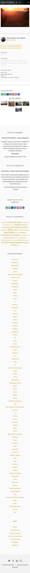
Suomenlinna (15, 476)
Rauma (15, 431)
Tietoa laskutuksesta (15, 533)
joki (10, 227)
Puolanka (15, 425)
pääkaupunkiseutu (5, 240)
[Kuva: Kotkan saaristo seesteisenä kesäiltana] (18, 104)
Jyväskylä (15, 313)
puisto (16, 237)
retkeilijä (4, 63)
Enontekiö (15, 268)
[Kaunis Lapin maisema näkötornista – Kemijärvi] (4, 115)
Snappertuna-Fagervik (15, 473)
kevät (18, 230)
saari (21, 240)
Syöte (15, 479)
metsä (16, 235)
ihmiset (12, 225)
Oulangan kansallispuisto (15, 401)
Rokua (15, 440)
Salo (15, 461)
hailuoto (23, 222)
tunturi (19, 63)
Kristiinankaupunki (15, 347)
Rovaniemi (15, 443)
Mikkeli (15, 386)
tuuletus (25, 63)
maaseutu (17, 232)
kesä (10, 229)
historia (4, 225)
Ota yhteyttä (15, 542)
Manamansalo (15, 380)
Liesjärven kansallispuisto (15, 368)
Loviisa (15, 377)
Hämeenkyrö (15, 283)
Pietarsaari (15, 410)
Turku (15, 494)
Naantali (15, 395)
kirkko (21, 230)
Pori (15, 413)
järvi (13, 227)
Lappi (15, 362)
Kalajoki (15, 319)
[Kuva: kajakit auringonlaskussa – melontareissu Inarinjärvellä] (18, 115)
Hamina (15, 289)
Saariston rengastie (15, 455)
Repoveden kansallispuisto (15, 434)
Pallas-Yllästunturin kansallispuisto (15, 407)
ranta (11, 240)
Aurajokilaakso (15, 265)
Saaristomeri (15, 452)
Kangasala (15, 322)
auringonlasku (12, 222)
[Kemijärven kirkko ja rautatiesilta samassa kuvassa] (11, 115)
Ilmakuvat (15, 304)
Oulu (24, 235)
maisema (23, 233)
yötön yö (3, 65)
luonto (20, 60)
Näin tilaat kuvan (15, 530)
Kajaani (15, 317)
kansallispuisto (4, 230)
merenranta (5, 235)
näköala (20, 235)
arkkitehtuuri (4, 222)
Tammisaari (15, 482)
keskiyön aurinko (8, 60)
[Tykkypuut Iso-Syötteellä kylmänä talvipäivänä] (18, 109)
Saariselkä (15, 449)
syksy (26, 243)
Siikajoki (15, 470)
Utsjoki (15, 500)
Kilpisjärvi (15, 329)
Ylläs (15, 512)
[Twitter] (9, 560)
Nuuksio (15, 398)
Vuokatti (15, 509)
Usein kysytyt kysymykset (15, 536)
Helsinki (27, 222)
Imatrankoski (15, 307)
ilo (1, 60)
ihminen (8, 225)
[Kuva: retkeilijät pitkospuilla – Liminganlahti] (11, 104)
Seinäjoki (15, 467)
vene (18, 245)
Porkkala (15, 416)
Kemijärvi (15, 326)
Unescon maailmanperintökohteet (15, 497)
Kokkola (15, 335)
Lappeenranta (15, 359)
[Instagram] (20, 560)
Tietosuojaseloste (15, 539)
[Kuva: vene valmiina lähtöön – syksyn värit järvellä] (26, 104)
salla (14, 63)
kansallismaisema (21, 227)
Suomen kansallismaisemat (12, 243)
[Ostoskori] (28, 2)
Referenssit (15, 545)
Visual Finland (7, 2)
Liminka (15, 371)
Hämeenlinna (15, 286)
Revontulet (15, 437)
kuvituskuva (26, 230)
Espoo (15, 271)
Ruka (15, 446)
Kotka (15, 341)
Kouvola (15, 344)
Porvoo (15, 419)
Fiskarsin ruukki (15, 277)
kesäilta (14, 230)
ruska (18, 240)
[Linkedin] (16, 560)
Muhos (15, 389)
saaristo (25, 240)
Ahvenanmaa (15, 262)
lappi (15, 60)
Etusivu (15, 527)
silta (28, 240)
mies (24, 60)
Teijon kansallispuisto (15, 488)
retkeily (9, 63)
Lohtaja (15, 374)
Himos (15, 298)
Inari (15, 310)
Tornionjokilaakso (15, 491)
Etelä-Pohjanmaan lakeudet (15, 274)
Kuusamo (15, 353)
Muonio (15, 392)
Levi (15, 365)
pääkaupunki (23, 237)
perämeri (27, 235)
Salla (2, 54)
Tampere (15, 485)
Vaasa (15, 503)
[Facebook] (13, 560)
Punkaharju (15, 422)
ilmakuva (17, 225)
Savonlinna (15, 464)
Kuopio (15, 350)
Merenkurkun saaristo (15, 383)
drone (19, 222)
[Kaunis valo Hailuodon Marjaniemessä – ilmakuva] (4, 103)
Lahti (15, 356)
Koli (15, 338)
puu (19, 237)
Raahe (15, 428)
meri (12, 235)
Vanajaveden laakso (15, 506)
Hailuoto (15, 280)
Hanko (15, 292)
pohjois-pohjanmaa (9, 237)
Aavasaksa (15, 259)
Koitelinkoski (15, 332)
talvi (12, 245)
